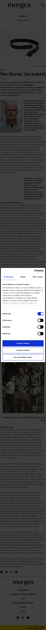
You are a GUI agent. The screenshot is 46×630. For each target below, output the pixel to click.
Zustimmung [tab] (8, 277)
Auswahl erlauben (23, 350)
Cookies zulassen (23, 343)
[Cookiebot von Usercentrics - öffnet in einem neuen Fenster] (34, 270)
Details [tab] (23, 277)
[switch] (40, 320)
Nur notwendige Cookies (23, 357)
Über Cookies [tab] (38, 277)
